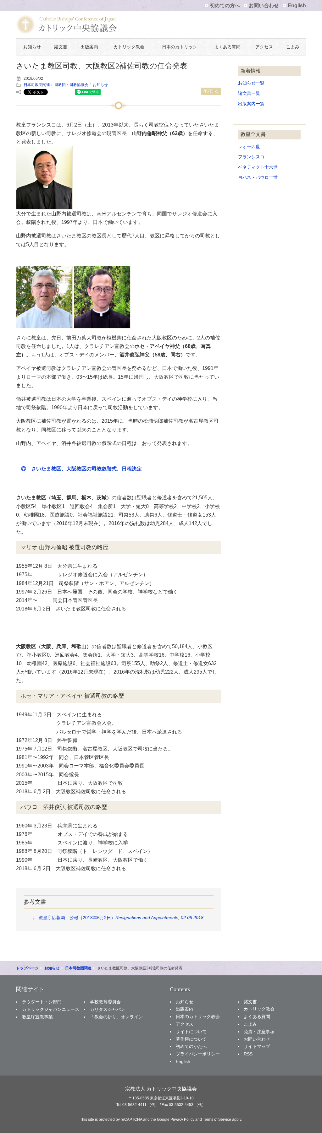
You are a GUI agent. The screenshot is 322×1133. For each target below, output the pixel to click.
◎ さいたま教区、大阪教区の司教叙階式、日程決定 (81, 468)
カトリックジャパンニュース (50, 1009)
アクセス (264, 47)
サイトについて (191, 1031)
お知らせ (32, 47)
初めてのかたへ (191, 1046)
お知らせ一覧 (251, 83)
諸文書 (60, 47)
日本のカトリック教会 (198, 1016)
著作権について (191, 1039)
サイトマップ (257, 1046)
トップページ (27, 968)
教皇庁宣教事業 (37, 1016)
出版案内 (89, 47)
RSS (248, 1053)
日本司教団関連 (37, 85)
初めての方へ (225, 5)
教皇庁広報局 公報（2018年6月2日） (121, 917)
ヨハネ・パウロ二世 (258, 177)
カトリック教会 (129, 47)
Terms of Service (217, 1119)
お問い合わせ (264, 5)
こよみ (292, 47)
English (297, 5)
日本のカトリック (179, 47)
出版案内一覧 (251, 103)
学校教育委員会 (105, 1001)
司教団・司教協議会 (71, 85)
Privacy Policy (182, 1119)
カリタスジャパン (107, 1009)
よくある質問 (227, 47)
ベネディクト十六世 (258, 167)
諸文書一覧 (249, 93)
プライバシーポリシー (198, 1053)
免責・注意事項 (259, 1031)
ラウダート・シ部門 (42, 1001)
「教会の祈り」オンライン (116, 1016)
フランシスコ (251, 156)
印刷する (211, 91)
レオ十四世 (249, 146)
